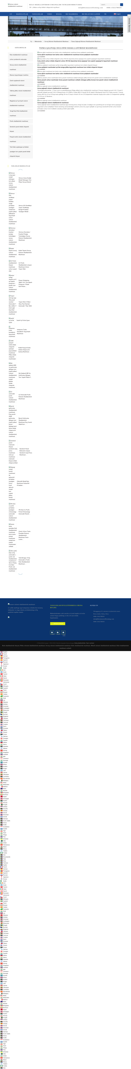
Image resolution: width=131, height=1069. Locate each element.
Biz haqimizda (72, 14)
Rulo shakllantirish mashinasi (80, 645)
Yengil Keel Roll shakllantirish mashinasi (18, 113)
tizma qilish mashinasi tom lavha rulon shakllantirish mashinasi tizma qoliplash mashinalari (67, 54)
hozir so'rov (58, 623)
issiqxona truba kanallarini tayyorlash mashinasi (23, 331)
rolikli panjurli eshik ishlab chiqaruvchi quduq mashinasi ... (24, 350)
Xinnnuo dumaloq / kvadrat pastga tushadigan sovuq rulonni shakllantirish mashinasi (25, 236)
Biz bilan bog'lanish (91, 14)
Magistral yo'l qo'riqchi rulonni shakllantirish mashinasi (19, 103)
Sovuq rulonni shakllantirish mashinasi (56, 41)
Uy (11, 14)
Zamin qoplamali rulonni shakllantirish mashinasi (17, 83)
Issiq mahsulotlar (80, 643)
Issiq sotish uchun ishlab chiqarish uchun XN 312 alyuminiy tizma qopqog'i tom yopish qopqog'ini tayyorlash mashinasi (77, 61)
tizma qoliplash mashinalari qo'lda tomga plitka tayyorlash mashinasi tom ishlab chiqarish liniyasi (70, 67)
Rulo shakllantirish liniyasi (10, 645)
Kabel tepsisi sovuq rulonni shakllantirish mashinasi (25, 252)
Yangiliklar (37, 14)
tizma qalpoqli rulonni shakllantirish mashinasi (86, 41)
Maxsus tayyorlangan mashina (19, 75)
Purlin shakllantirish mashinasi (19, 121)
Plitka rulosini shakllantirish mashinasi (32, 645)
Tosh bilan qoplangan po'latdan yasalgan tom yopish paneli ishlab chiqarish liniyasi (20, 151)
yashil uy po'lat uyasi (23, 320)
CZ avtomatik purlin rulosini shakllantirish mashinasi (25, 396)
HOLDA (59, 14)
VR (105, 14)
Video (49, 14)
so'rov (39, 56)
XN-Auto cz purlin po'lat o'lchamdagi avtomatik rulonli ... (25, 512)
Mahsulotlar (22, 14)
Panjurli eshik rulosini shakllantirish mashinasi (20, 139)
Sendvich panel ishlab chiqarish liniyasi (19, 129)
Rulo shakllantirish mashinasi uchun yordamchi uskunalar (18, 57)
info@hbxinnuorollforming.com (90, 7)
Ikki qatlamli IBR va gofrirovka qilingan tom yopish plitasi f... (25, 375)
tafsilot (43, 56)
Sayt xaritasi (90, 643)
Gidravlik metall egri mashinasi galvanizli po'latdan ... (23, 483)
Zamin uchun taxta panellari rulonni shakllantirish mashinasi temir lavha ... (24, 535)
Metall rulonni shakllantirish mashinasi (103, 645)
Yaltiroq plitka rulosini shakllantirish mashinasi (20, 93)
